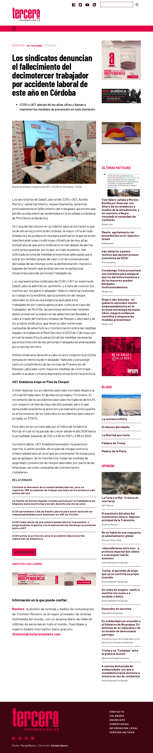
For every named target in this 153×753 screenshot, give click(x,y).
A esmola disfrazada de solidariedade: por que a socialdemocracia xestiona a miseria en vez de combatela (121, 671)
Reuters (18, 609)
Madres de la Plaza (114, 451)
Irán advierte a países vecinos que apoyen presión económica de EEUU (120, 255)
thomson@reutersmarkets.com (36, 634)
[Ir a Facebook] (73, 4)
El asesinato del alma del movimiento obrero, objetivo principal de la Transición (121, 517)
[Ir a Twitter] (80, 4)
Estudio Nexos (59, 745)
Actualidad (34, 45)
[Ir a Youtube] (87, 4)
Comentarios (119, 723)
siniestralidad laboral (27, 563)
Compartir (25, 552)
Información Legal (123, 727)
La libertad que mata (116, 435)
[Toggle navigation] (13, 29)
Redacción (18, 45)
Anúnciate (117, 719)
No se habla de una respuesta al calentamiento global (121, 534)
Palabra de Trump (113, 443)
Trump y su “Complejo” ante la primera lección (120, 652)
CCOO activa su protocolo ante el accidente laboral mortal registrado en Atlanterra (48, 537)
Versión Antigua (122, 732)
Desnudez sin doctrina (116, 608)
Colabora (116, 715)
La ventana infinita (114, 419)
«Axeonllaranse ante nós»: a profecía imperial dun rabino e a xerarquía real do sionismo (120, 553)
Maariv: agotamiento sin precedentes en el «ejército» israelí (121, 235)
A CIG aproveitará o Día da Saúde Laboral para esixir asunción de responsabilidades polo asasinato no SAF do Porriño (52, 513)
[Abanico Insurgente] (121, 137)
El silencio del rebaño (116, 427)
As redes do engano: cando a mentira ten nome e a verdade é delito (121, 593)
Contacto (116, 711)
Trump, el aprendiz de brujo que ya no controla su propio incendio (120, 574)
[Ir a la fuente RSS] (94, 4)
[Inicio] (26, 14)
